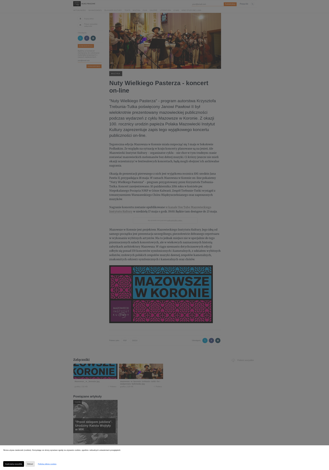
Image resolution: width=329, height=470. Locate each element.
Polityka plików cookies (47, 464)
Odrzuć (30, 464)
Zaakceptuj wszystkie (13, 464)
